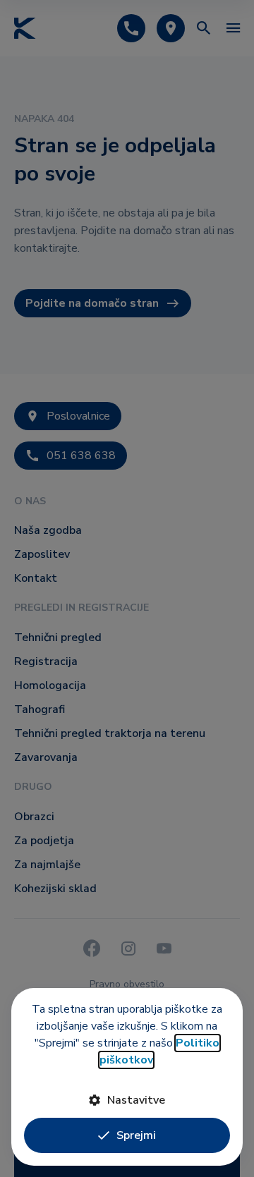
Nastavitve (136, 1100)
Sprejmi (136, 1135)
